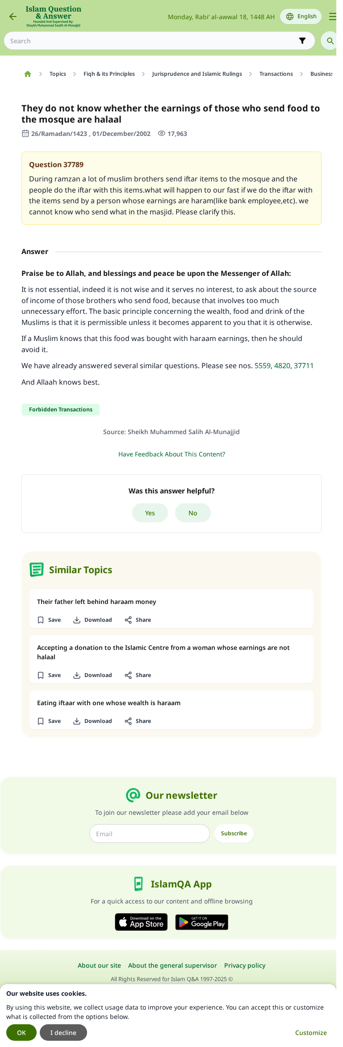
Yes (150, 513)
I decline (63, 1032)
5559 (263, 365)
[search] (330, 40)
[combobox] (153, 40)
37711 (304, 365)
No (192, 513)
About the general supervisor (172, 965)
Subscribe (234, 833)
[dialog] (168, 1015)
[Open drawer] (333, 16)
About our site (99, 965)
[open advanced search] (302, 40)
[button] (48, 620)
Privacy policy (244, 965)
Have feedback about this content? (171, 454)
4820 (282, 365)
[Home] (27, 74)
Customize (311, 1032)
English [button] (307, 16)
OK (21, 1032)
